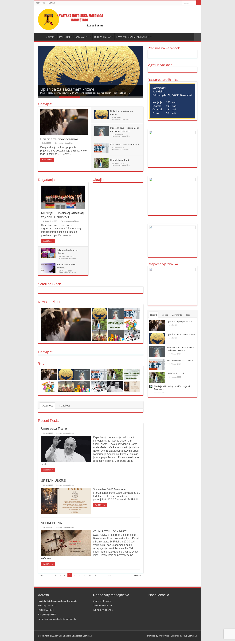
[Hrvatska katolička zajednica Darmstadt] (74, 19)
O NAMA (50, 37)
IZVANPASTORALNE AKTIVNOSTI (132, 37)
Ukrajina (99, 180)
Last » (108, 575)
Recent (153, 315)
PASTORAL (64, 37)
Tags (188, 315)
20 (95, 575)
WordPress (164, 636)
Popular (164, 315)
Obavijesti (45, 104)
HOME (40, 36)
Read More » (47, 160)
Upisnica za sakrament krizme (181, 334)
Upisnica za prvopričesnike (59, 139)
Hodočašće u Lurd (119, 160)
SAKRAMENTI (82, 37)
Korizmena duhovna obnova (124, 144)
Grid (41, 363)
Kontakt (51, 3)
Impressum (40, 3)
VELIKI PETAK (51, 523)
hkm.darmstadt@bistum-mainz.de (60, 619)
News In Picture (50, 302)
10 (89, 575)
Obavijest (45, 352)
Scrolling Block (49, 284)
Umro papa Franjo (54, 428)
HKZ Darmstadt (190, 636)
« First (42, 575)
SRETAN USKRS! (53, 480)
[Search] (198, 2)
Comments (177, 315)
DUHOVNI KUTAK (102, 37)
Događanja (46, 180)
